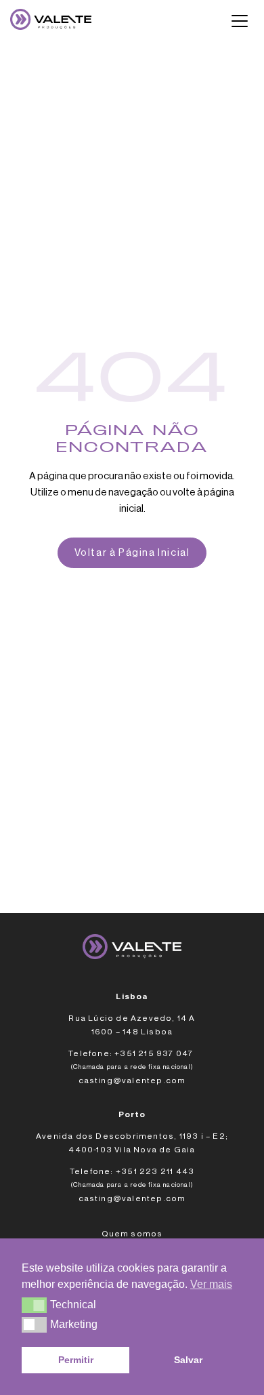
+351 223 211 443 (155, 1171)
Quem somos (132, 1234)
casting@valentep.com (132, 1080)
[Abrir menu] (239, 21)
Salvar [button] (188, 1359)
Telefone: (90, 1053)
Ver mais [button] (211, 1284)
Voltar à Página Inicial (132, 553)
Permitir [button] (75, 1359)
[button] (34, 1304)
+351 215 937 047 (154, 1053)
